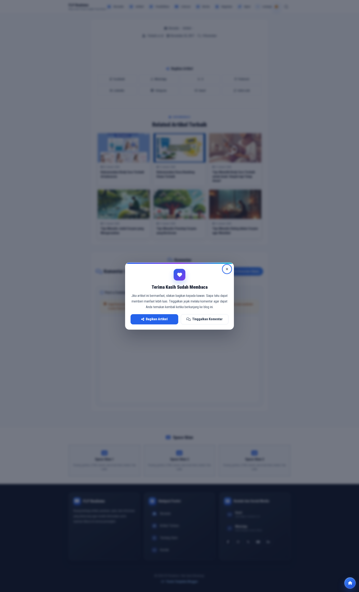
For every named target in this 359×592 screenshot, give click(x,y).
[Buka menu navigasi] (350, 583)
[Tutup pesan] (227, 269)
